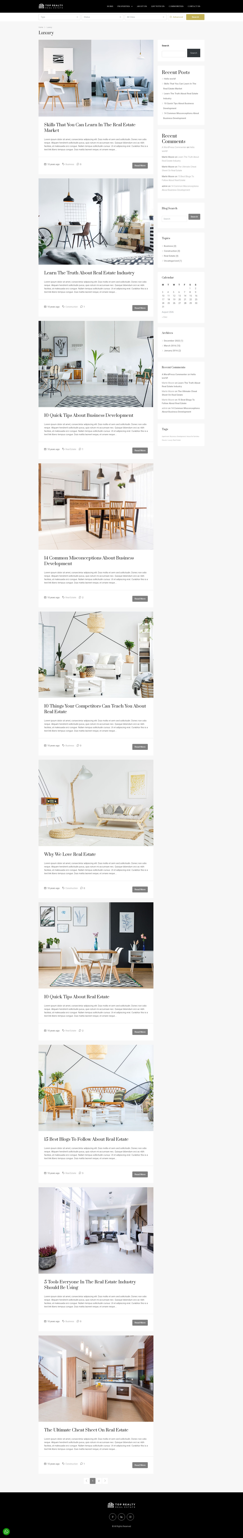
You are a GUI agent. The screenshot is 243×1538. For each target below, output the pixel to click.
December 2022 (172, 340)
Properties (123, 6)
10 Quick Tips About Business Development (88, 415)
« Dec (164, 317)
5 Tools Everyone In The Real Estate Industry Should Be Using (90, 1285)
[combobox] (59, 17)
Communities (176, 6)
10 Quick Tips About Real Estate (76, 997)
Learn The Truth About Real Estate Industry (89, 273)
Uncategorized (171, 261)
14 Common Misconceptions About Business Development (89, 561)
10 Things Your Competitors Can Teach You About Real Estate (95, 709)
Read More (140, 165)
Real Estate (71, 449)
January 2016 (171, 350)
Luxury (170, 440)
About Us (142, 6)
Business (70, 164)
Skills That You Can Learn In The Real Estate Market (90, 127)
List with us (158, 6)
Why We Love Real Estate (70, 854)
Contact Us (194, 6)
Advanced (177, 17)
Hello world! (170, 79)
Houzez (164, 440)
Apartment (165, 436)
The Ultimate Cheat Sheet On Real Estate (86, 1430)
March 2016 (170, 345)
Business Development (178, 436)
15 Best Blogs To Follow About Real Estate (86, 1139)
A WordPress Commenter (174, 147)
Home (110, 6)
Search (195, 17)
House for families (192, 436)
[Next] (105, 1481)
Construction (72, 307)
